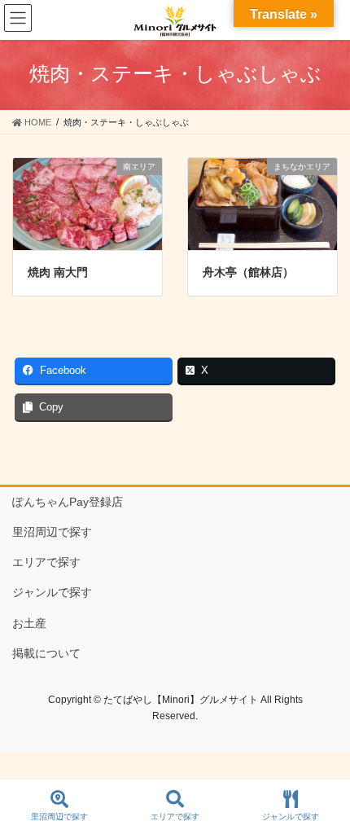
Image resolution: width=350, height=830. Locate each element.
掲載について (46, 653)
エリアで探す (46, 562)
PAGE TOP (324, 756)
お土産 (29, 623)
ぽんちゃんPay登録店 (67, 501)
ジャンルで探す (52, 592)
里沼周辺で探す (52, 531)
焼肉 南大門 (58, 272)
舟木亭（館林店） (248, 272)
